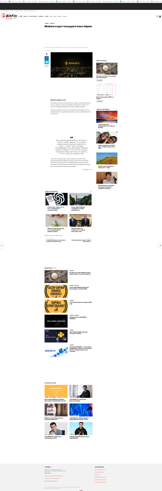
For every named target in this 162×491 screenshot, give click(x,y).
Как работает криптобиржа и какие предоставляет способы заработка (80, 273)
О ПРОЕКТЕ (47, 478)
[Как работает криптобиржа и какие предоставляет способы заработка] (56, 276)
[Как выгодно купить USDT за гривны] (106, 90)
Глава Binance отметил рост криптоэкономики (78, 400)
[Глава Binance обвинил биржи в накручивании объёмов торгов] (81, 410)
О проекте (12, 10)
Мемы (55, 16)
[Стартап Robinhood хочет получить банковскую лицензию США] (1, 245)
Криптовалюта (33, 16)
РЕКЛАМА (52, 478)
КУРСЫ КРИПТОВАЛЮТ (99, 472)
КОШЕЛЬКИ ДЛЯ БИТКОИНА (100, 479)
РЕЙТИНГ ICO (97, 474)
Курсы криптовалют (5, 10)
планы (52, 235)
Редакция (16, 10)
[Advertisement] (81, 6)
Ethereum (65, 16)
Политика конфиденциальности (30, 10)
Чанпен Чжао (58, 235)
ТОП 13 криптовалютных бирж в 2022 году (80, 303)
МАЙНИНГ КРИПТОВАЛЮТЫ (100, 477)
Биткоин (59, 16)
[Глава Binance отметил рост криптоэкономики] (81, 391)
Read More (99, 80)
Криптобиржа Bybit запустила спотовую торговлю (78, 332)
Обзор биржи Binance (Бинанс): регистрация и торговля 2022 (79, 288)
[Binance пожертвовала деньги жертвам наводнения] (56, 410)
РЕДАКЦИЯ (57, 478)
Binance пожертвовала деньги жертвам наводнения (54, 418)
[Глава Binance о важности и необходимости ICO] (56, 428)
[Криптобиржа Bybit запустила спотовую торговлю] (56, 336)
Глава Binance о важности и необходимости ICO (53, 437)
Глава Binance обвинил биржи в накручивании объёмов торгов (79, 418)
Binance (47, 235)
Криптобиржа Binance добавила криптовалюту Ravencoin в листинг (55, 400)
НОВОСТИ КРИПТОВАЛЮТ (99, 469)
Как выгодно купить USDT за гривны (104, 97)
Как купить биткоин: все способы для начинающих (106, 77)
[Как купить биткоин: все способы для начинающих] (106, 69)
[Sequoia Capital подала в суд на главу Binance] (81, 428)
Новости (26, 16)
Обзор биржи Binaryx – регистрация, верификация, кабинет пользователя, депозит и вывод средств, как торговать (80, 349)
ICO (51, 16)
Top (20, 16)
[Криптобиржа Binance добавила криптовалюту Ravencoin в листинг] (56, 391)
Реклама (21, 10)
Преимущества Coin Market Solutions (77, 318)
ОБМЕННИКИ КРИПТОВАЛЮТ (100, 482)
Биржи (46, 16)
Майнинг (41, 16)
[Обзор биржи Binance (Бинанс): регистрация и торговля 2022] (56, 291)
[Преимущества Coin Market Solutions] (56, 321)
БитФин (91, 169)
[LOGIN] (160, 16)
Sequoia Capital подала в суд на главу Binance (79, 437)
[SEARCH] (157, 16)
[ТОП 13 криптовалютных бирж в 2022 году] (56, 306)
